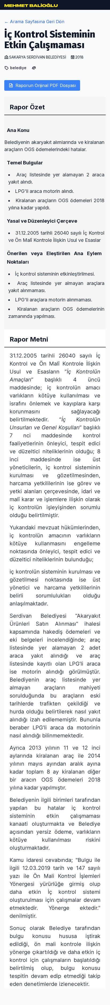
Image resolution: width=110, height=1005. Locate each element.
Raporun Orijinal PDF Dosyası (45, 85)
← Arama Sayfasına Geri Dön (34, 21)
